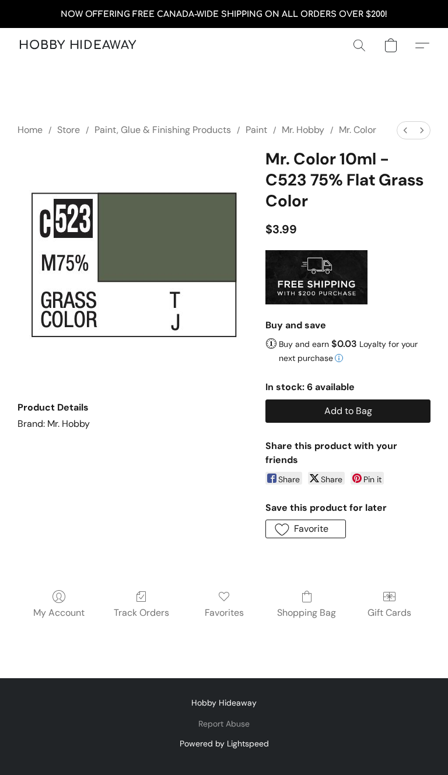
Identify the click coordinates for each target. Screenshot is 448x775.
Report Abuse (224, 723)
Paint (256, 130)
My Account (59, 612)
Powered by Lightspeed (224, 743)
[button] (77, 45)
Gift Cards (389, 612)
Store (68, 130)
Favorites (224, 612)
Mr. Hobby (303, 130)
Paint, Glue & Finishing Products (162, 130)
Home (30, 130)
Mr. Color (357, 130)
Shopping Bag (306, 612)
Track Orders (141, 612)
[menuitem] (405, 130)
